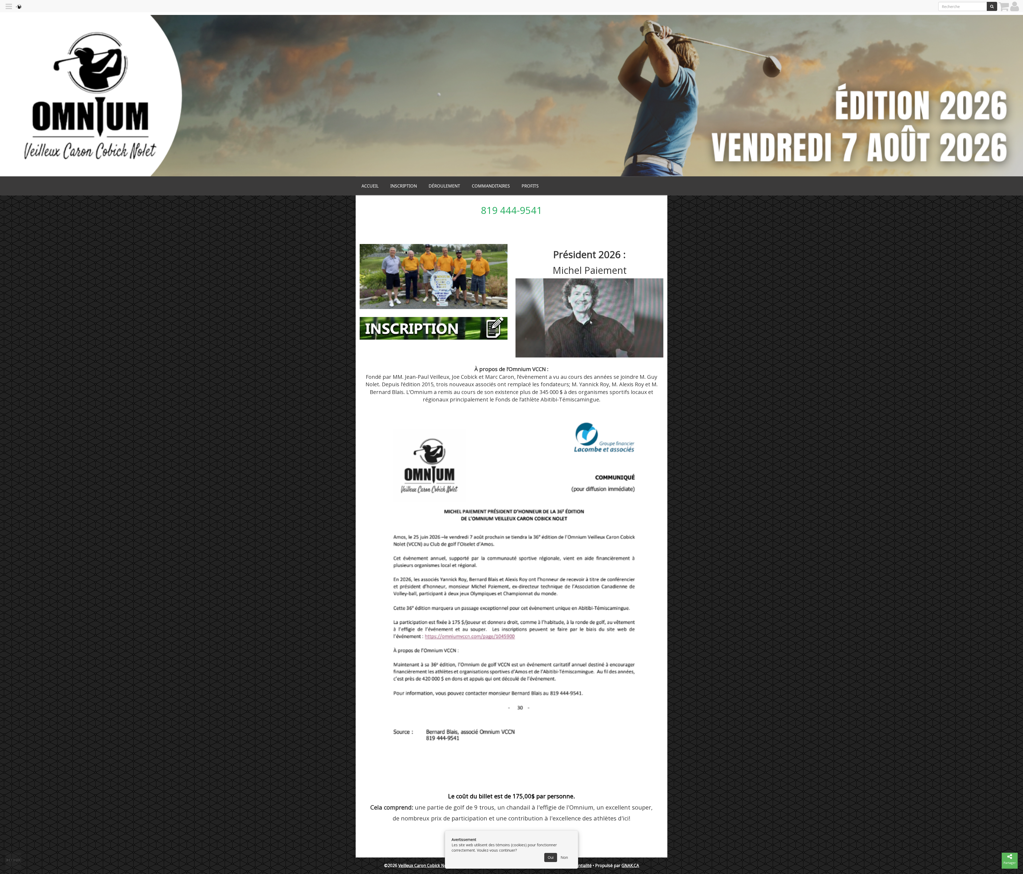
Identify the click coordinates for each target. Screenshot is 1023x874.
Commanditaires (491, 186)
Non (564, 857)
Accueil (370, 186)
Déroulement (444, 186)
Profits (530, 186)
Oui (551, 857)
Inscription (403, 186)
